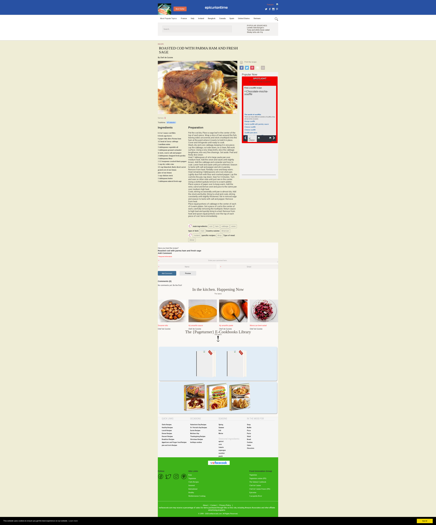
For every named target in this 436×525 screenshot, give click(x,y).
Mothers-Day (194, 433)
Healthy (191, 492)
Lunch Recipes (167, 430)
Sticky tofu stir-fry (255, 32)
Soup (248, 424)
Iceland (197, 235)
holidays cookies (196, 442)
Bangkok (211, 18)
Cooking (216, 7)
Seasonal (191, 485)
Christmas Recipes (196, 439)
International (192, 489)
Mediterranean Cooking (196, 496)
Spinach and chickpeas (253, 119)
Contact (213, 505)
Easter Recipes (195, 430)
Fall (220, 430)
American (225, 231)
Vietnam (257, 18)
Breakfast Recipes (168, 439)
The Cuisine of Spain (252, 114)
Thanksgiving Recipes (197, 436)
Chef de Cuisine (166, 57)
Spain (231, 18)
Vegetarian (192, 478)
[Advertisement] (259, 161)
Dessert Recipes (167, 436)
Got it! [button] (424, 521)
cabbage (225, 226)
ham (217, 226)
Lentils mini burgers (255, 28)
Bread (249, 439)
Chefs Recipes (167, 424)
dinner (192, 240)
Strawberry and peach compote (256, 131)
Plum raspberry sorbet (252, 133)
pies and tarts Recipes (169, 445)
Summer (221, 427)
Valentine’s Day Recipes (198, 424)
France (184, 18)
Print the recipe (250, 62)
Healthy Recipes (167, 427)
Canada (222, 18)
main (202, 231)
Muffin (249, 427)
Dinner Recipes (167, 433)
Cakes (249, 445)
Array (220, 235)
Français (270, 5)
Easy (190, 475)
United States (244, 18)
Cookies (250, 442)
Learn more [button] (73, 521)
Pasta (249, 433)
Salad (249, 436)
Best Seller (180, 9)
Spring (221, 424)
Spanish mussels (250, 125)
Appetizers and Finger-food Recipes (174, 442)
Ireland (201, 18)
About (205, 505)
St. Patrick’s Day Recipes (198, 427)
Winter (221, 433)
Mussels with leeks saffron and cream (258, 122)
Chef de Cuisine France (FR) (259, 489)
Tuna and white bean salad (258, 30)
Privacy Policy (225, 505)
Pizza (249, 430)
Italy (192, 18)
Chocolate (250, 448)
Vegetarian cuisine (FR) (257, 478)
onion (233, 226)
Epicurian (252, 492)
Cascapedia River (255, 496)
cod (210, 226)
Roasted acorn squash (252, 128)
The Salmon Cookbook (257, 482)
